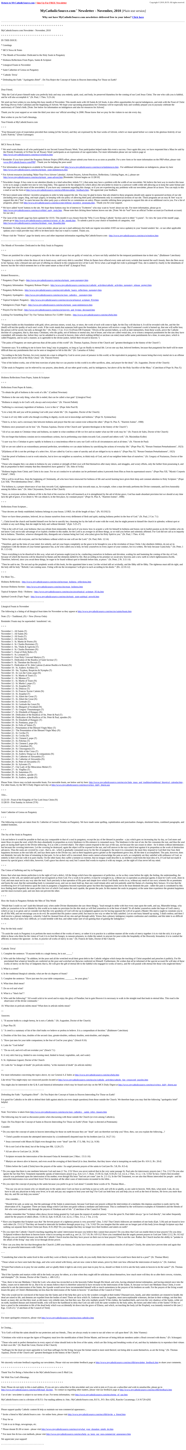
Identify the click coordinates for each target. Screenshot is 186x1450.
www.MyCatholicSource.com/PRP (19, 162)
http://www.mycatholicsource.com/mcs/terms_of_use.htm (101, 1394)
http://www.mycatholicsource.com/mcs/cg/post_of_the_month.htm (45, 220)
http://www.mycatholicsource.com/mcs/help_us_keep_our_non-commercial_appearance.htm (88, 1434)
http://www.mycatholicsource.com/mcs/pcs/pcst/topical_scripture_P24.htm (65, 300)
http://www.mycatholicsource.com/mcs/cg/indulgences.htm (92, 167)
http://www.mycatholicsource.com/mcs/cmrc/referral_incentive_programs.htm (59, 203)
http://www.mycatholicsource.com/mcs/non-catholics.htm (67, 1318)
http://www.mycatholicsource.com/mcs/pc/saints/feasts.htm (105, 611)
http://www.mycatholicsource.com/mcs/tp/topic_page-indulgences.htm (35, 169)
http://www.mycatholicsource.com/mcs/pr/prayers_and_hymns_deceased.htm (59, 310)
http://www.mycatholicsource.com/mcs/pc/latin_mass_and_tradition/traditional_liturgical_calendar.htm (136, 782)
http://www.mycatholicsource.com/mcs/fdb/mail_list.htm (27, 1389)
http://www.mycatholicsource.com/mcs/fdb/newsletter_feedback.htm (57, 190)
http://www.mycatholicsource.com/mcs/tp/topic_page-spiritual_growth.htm (65, 596)
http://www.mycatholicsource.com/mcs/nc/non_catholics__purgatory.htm (58, 295)
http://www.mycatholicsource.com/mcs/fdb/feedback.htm (146, 1389)
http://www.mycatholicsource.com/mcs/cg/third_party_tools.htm (32, 210)
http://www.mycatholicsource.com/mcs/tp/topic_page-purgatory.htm (57, 280)
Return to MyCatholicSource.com (18, 3)
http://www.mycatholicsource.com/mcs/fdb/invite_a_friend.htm (97, 1414)
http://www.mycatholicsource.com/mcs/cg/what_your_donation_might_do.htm (77, 1429)
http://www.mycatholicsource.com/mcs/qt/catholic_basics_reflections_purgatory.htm (63, 290)
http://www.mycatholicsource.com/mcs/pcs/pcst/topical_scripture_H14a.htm (69, 591)
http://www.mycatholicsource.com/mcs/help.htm (95, 315)
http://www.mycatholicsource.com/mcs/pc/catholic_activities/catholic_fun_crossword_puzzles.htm (103, 1080)
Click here (138, 17)
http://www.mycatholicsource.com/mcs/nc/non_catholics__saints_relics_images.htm (68, 1112)
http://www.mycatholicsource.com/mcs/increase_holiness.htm (55, 586)
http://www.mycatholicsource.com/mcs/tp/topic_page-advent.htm (33, 177)
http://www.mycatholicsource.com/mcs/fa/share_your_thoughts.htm (34, 223)
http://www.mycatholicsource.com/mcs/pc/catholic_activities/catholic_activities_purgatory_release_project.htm (101, 285)
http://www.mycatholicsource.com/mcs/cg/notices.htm (28, 154)
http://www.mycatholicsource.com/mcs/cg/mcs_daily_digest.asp (80, 785)
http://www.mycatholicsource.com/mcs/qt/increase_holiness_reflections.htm (56, 582)
